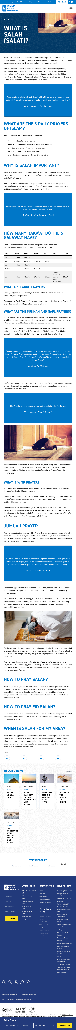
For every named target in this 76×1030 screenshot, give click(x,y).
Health (41, 928)
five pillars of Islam (50, 57)
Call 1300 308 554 (18, 2)
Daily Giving (28, 2)
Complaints (24, 994)
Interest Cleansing (45, 903)
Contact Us (32, 994)
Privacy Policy (14, 994)
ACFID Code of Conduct (67, 1015)
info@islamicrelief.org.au (23, 999)
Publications (8, 51)
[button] (72, 2)
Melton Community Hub (64, 943)
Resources (5, 994)
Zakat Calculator (39, 2)
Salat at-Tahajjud (18, 470)
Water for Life (43, 925)
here (20, 719)
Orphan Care (43, 897)
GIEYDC (59, 956)
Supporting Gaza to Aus (64, 891)
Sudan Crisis (50, 2)
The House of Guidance (64, 964)
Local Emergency (62, 973)
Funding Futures (44, 922)
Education (42, 936)
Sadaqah (42, 894)
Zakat (41, 891)
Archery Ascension (62, 930)
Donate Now (63, 1026)
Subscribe (64, 864)
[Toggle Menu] (71, 8)
